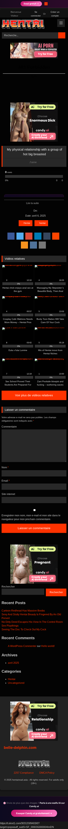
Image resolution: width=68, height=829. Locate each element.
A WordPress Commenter (22, 646)
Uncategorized (16, 683)
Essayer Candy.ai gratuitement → (34, 813)
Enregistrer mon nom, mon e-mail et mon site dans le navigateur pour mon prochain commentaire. (31, 517)
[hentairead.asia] (28, 24)
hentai (42, 223)
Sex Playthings (10, 625)
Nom (5, 467)
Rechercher (8, 586)
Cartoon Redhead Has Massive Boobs (23, 610)
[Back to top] (58, 820)
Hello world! (48, 646)
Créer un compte (55, 14)
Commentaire (9, 426)
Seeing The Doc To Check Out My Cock (24, 629)
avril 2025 (13, 663)
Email (6, 480)
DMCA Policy (46, 772)
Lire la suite (32, 203)
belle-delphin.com (20, 747)
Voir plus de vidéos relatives (34, 395)
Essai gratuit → (31, 3)
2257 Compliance (24, 772)
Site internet (8, 494)
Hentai (27, 223)
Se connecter (36, 14)
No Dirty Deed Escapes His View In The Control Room (32, 622)
